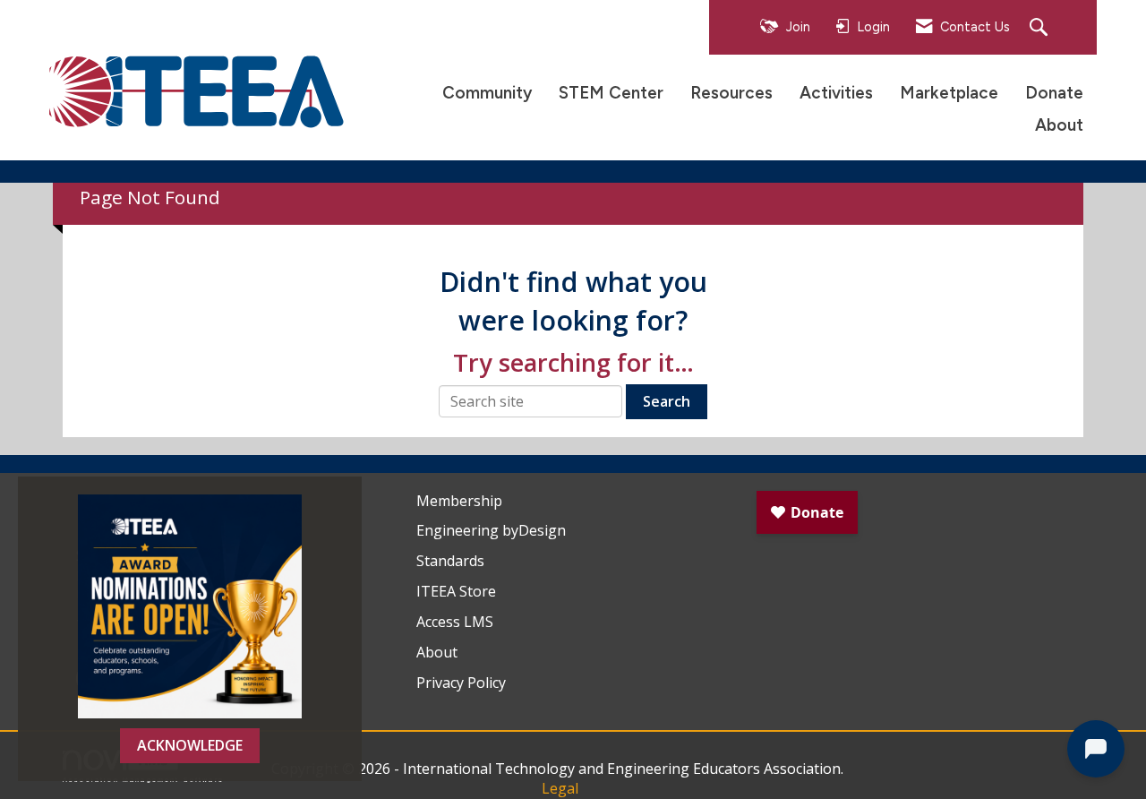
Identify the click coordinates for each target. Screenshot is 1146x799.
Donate (1054, 92)
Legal (560, 788)
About (1059, 125)
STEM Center (611, 92)
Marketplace (949, 92)
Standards (450, 561)
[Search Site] (1041, 28)
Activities (836, 92)
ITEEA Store (456, 591)
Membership (459, 501)
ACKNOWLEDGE (190, 745)
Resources (731, 92)
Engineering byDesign (491, 530)
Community (487, 92)
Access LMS (454, 621)
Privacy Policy (461, 682)
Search (666, 401)
